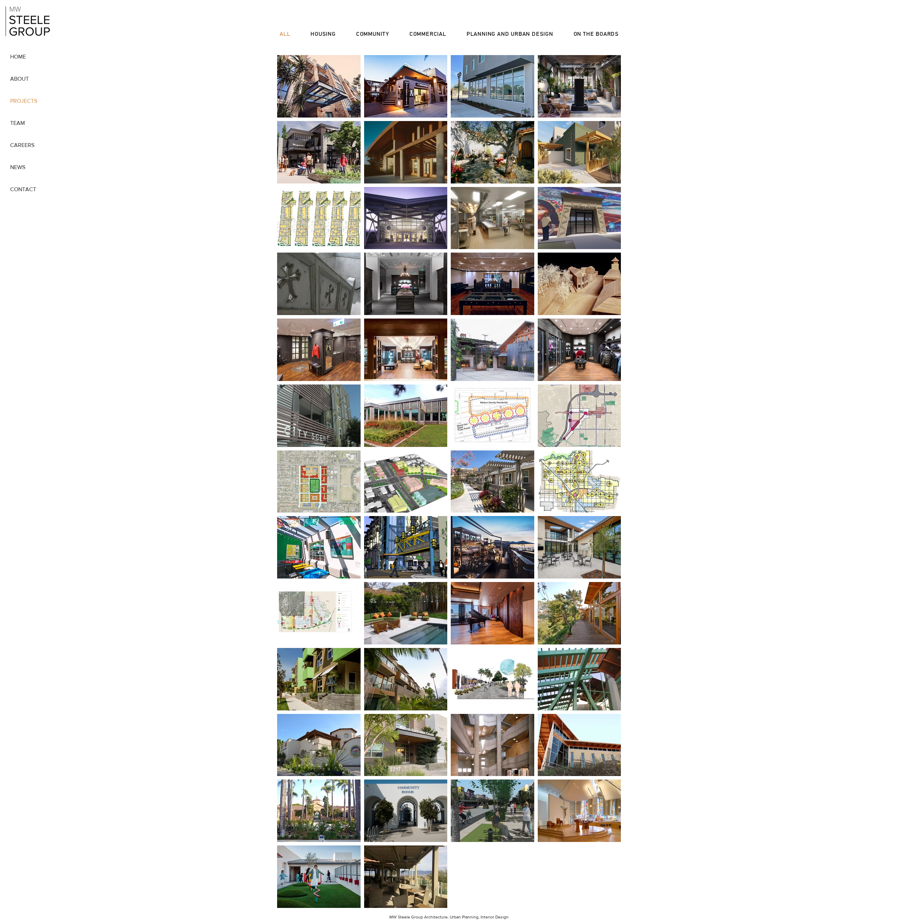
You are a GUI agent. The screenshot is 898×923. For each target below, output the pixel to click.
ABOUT (19, 79)
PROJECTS (23, 101)
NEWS (17, 167)
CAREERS (22, 145)
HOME (18, 57)
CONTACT (23, 189)
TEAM (17, 123)
